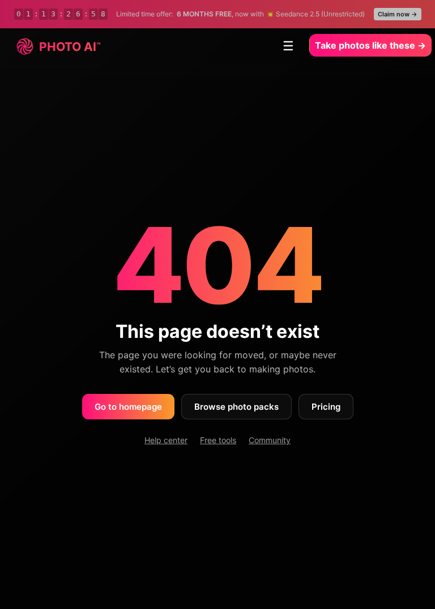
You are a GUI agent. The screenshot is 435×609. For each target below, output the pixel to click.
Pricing (326, 406)
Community (270, 440)
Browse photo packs (236, 406)
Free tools (218, 440)
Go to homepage (128, 406)
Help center (165, 440)
